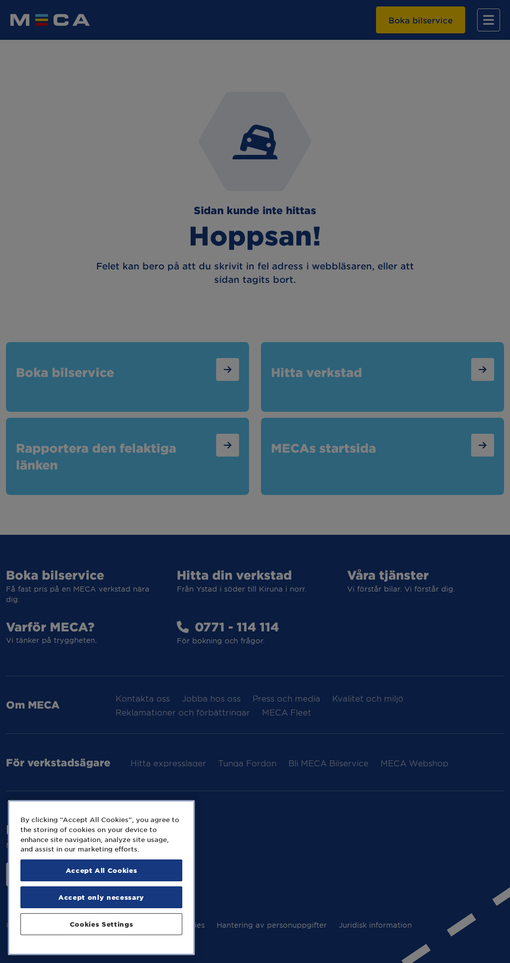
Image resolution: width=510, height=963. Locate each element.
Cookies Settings (101, 924)
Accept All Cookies (101, 870)
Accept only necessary (101, 897)
